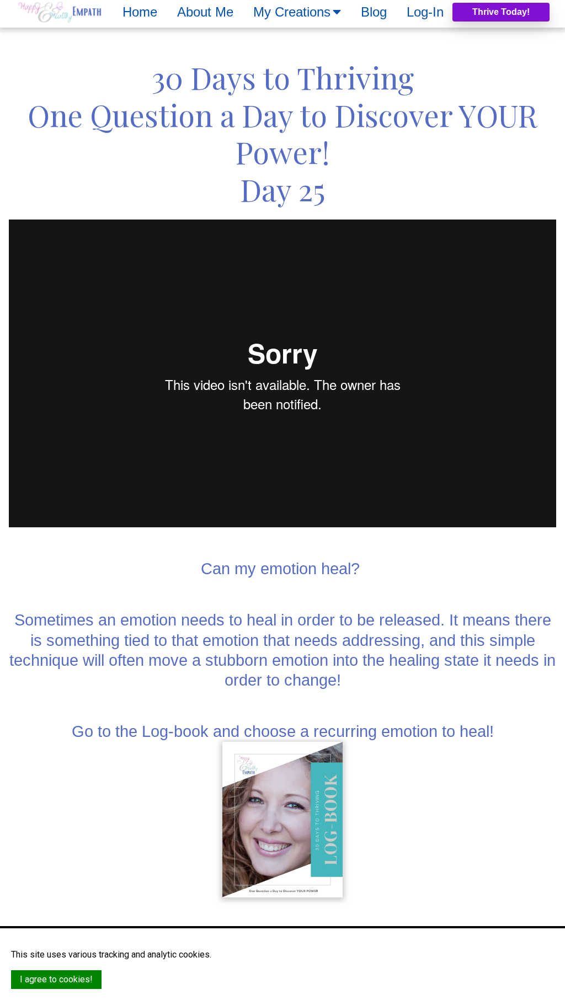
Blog (374, 11)
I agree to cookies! (56, 979)
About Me (205, 11)
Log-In (425, 11)
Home (139, 11)
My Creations (292, 11)
